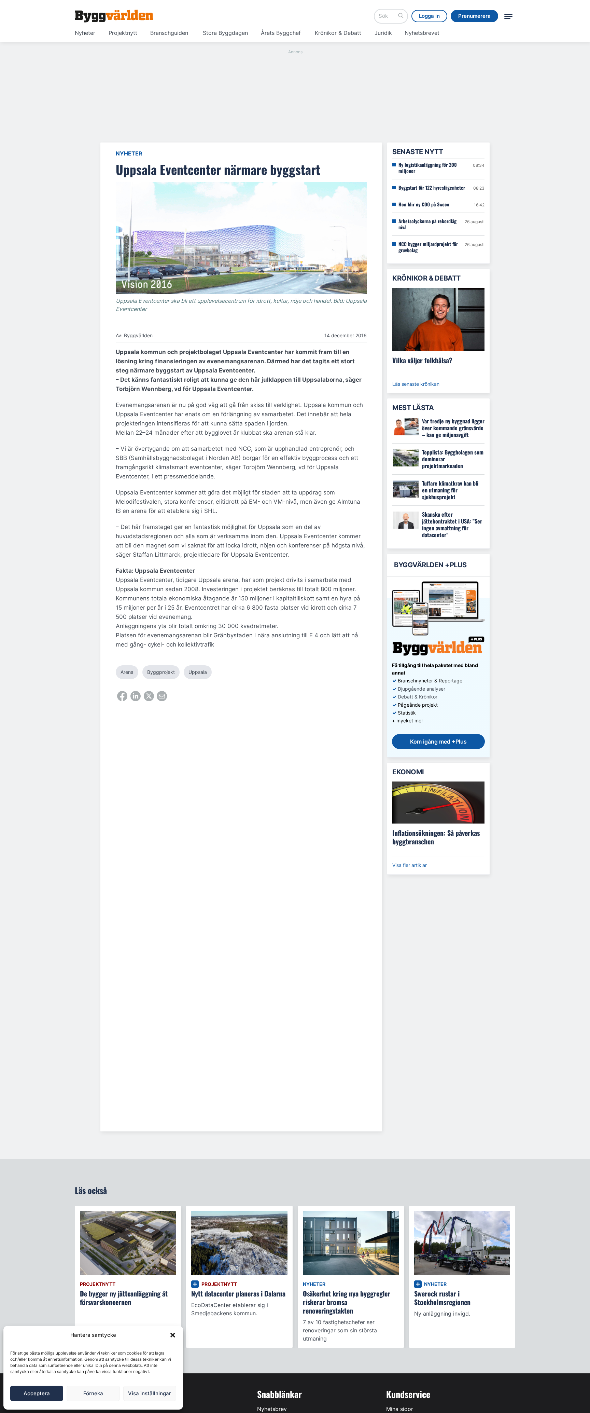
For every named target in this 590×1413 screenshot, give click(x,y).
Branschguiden (169, 32)
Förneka (93, 1393)
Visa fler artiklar (409, 865)
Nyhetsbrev (272, 1408)
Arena (127, 672)
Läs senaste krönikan (415, 384)
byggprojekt (161, 672)
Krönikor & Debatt (338, 32)
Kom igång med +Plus (438, 741)
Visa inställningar (149, 1393)
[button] (172, 1335)
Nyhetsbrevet (422, 32)
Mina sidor (399, 1408)
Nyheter (85, 32)
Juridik (383, 32)
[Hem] (114, 16)
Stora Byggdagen (225, 32)
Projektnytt (123, 32)
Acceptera (37, 1393)
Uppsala (197, 672)
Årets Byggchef (281, 32)
